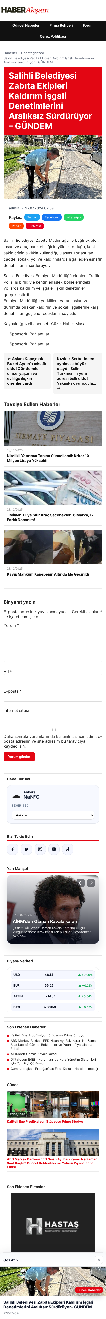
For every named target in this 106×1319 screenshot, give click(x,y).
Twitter (32, 217)
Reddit (16, 226)
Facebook (52, 217)
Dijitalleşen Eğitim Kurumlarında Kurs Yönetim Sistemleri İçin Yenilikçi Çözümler (53, 1061)
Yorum (11, 625)
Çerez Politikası (53, 36)
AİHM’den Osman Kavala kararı (34, 1054)
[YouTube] (54, 849)
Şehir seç (20, 805)
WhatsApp (74, 217)
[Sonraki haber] (91, 883)
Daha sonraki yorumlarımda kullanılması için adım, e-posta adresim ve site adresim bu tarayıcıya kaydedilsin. (53, 741)
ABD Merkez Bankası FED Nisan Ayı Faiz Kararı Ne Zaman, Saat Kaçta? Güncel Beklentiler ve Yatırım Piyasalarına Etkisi (55, 1044)
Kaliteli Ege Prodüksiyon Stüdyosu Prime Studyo (47, 1035)
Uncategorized (32, 53)
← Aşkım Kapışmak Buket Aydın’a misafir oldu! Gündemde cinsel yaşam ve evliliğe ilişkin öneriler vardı (27, 371)
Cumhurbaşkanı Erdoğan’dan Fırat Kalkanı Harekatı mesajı (54, 1069)
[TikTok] (67, 849)
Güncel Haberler (26, 25)
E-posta (13, 691)
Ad (8, 671)
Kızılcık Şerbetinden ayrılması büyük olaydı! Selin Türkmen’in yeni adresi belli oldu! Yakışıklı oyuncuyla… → (76, 373)
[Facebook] (12, 849)
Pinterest (35, 226)
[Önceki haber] (80, 883)
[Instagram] (40, 849)
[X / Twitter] (26, 849)
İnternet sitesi (16, 710)
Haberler (10, 53)
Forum (88, 25)
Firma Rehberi (61, 25)
